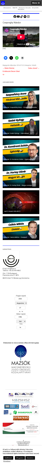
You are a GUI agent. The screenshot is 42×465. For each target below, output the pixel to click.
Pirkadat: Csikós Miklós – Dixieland (15, 237)
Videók (34, 65)
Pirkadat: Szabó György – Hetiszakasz (16, 133)
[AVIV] (11, 397)
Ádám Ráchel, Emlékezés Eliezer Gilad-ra (11, 71)
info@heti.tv (11, 269)
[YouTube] (18, 18)
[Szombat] (6, 414)
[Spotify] (25, 18)
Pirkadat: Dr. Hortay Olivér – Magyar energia (18, 185)
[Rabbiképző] (10, 414)
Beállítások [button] (8, 458)
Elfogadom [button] (20, 458)
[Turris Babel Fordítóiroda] (12, 409)
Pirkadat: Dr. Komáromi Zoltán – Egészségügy (19, 159)
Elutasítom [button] (30, 458)
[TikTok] (21, 18)
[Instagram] (28, 18)
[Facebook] (15, 18)
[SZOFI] (25, 409)
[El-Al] (24, 397)
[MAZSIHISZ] (21, 403)
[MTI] (34, 409)
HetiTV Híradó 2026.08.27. (12, 211)
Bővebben (7, 461)
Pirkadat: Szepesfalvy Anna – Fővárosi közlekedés (20, 107)
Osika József (33, 68)
